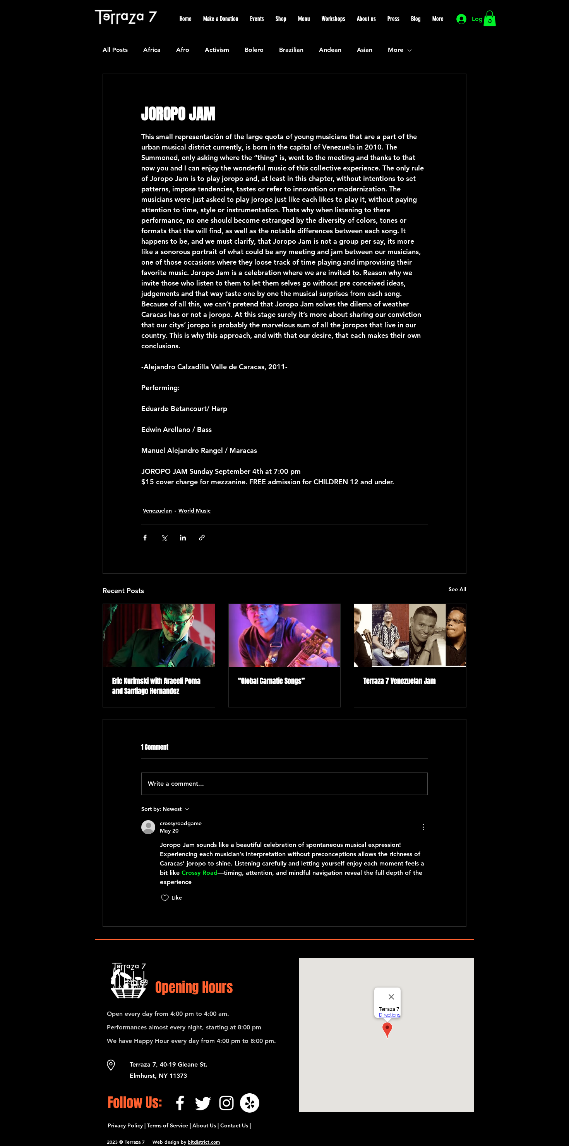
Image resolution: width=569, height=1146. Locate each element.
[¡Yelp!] (249, 1103)
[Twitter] (203, 1103)
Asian (364, 49)
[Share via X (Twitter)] (164, 537)
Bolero (254, 49)
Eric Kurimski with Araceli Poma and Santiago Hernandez (156, 686)
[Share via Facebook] (145, 537)
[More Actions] (423, 827)
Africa (152, 49)
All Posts (115, 49)
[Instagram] (226, 1103)
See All (457, 589)
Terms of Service (167, 1125)
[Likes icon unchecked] (165, 898)
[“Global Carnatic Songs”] (285, 635)
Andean (330, 49)
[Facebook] (180, 1103)
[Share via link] (202, 537)
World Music (194, 510)
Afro (182, 49)
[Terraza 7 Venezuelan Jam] (410, 635)
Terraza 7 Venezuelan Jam (399, 681)
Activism (217, 49)
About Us (204, 1125)
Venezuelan (157, 510)
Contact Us (233, 1125)
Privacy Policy (125, 1125)
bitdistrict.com (204, 1142)
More (395, 49)
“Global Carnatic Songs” (271, 681)
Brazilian (291, 49)
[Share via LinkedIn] (183, 537)
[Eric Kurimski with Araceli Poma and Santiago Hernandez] (159, 635)
